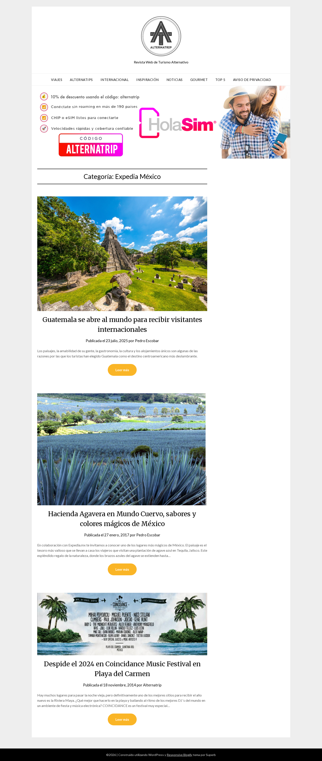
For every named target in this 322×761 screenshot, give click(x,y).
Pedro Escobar (147, 340)
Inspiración (147, 80)
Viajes (56, 80)
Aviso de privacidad (252, 80)
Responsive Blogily (179, 755)
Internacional (115, 80)
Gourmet (199, 80)
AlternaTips (81, 80)
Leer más (122, 370)
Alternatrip (152, 685)
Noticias (174, 80)
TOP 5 (220, 80)
